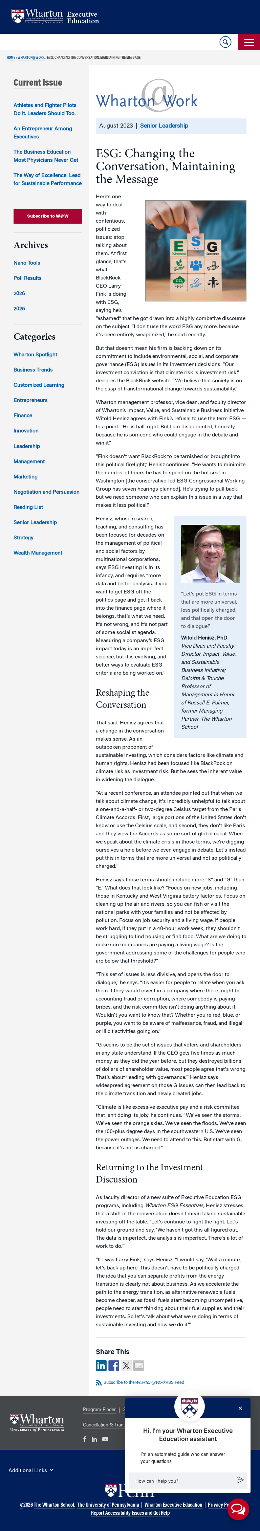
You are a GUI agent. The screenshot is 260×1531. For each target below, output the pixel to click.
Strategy (24, 538)
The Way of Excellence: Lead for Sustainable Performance (48, 179)
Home (11, 58)
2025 (19, 309)
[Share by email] (138, 1365)
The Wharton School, (54, 1505)
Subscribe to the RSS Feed (144, 1382)
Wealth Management (38, 553)
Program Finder (99, 1410)
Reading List (28, 507)
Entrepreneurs (31, 400)
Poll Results (28, 278)
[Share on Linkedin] (101, 1365)
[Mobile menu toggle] (249, 42)
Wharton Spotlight (35, 355)
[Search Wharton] (225, 42)
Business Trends (33, 370)
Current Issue (38, 83)
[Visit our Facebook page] (84, 1440)
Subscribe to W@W (48, 216)
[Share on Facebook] (113, 1365)
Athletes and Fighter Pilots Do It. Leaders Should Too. (45, 109)
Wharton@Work (31, 58)
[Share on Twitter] (126, 1365)
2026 (19, 293)
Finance (23, 416)
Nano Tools (27, 263)
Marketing (26, 477)
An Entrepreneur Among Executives (43, 133)
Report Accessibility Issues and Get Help (130, 1513)
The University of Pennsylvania (108, 1505)
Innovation (26, 431)
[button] (188, 1480)
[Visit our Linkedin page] (94, 1440)
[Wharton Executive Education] (58, 17)
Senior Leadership (164, 126)
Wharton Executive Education (173, 1505)
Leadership (27, 446)
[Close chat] (240, 1408)
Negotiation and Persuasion (47, 492)
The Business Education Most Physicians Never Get (46, 156)
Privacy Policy (222, 1505)
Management (29, 462)
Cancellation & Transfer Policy (114, 1425)
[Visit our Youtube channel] (105, 1440)
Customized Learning (39, 385)
